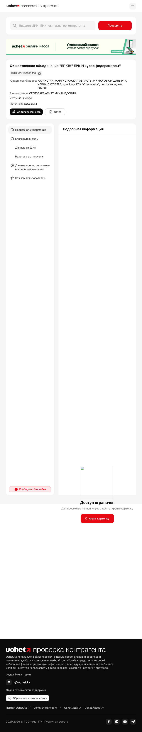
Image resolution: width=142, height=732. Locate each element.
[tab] (30, 130)
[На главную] (32, 6)
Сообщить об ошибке (32, 489)
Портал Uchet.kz (16, 707)
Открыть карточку (97, 518)
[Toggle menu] (132, 6)
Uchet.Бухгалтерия (45, 707)
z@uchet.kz (21, 682)
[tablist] (30, 154)
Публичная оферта (56, 721)
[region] (71, 47)
